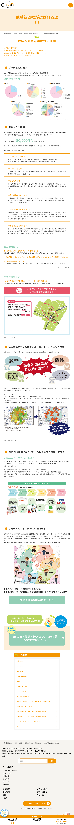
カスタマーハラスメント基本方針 (28, 721)
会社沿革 (20, 671)
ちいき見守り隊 (22, 686)
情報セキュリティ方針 (24, 706)
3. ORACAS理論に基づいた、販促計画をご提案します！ (25, 53)
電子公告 (5, 748)
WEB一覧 (6, 784)
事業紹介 (6, 788)
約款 (3, 756)
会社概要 (20, 661)
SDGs (18, 681)
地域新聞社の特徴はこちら (37, 600)
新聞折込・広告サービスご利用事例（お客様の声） (17, 751)
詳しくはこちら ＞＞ (64, 267)
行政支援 (6, 776)
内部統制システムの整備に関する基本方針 (31, 716)
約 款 (18, 726)
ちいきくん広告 (21, 748)
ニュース (40, 795)
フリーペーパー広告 (10, 770)
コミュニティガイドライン (42, 753)
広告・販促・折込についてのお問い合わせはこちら (37, 638)
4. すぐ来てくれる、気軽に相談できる (18, 55)
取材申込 (30, 748)
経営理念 (20, 666)
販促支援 (6, 779)
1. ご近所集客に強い (11, 48)
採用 (4, 795)
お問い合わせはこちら (37, 803)
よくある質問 (42, 788)
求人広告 (6, 781)
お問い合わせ (42, 792)
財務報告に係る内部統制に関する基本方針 (31, 711)
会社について (38, 748)
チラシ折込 (7, 773)
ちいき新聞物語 (22, 676)
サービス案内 (8, 767)
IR (4, 798)
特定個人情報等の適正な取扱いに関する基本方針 (34, 701)
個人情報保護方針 (23, 696)
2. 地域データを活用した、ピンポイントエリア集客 (24, 50)
